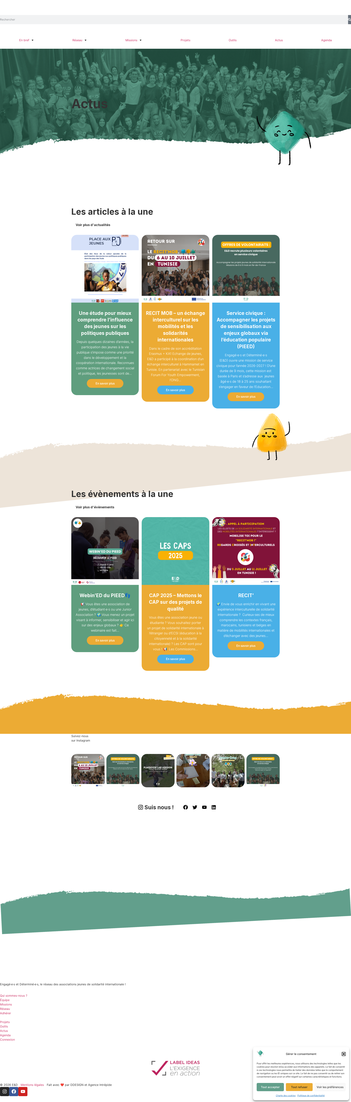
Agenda (326, 40)
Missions (131, 40)
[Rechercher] (349, 19)
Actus (279, 40)
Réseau (77, 40)
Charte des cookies (286, 1095)
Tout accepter (270, 1087)
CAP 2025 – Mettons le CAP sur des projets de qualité (175, 602)
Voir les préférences (330, 1087)
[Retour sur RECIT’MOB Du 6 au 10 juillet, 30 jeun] (88, 770)
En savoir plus (105, 383)
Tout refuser (299, 1087)
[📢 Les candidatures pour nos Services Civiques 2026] (123, 770)
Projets (185, 40)
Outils (233, 40)
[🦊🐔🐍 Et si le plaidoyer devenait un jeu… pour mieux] (158, 770)
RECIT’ (246, 595)
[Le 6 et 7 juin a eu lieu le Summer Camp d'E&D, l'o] (228, 770)
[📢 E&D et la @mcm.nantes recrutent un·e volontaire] (263, 770)
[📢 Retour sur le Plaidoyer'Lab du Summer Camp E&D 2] (193, 770)
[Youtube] (22, 1091)
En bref (24, 40)
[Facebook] (13, 1091)
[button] (344, 1054)
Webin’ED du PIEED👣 (105, 595)
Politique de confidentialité (311, 1095)
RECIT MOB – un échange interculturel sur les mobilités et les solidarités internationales (175, 326)
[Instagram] (4, 1091)
